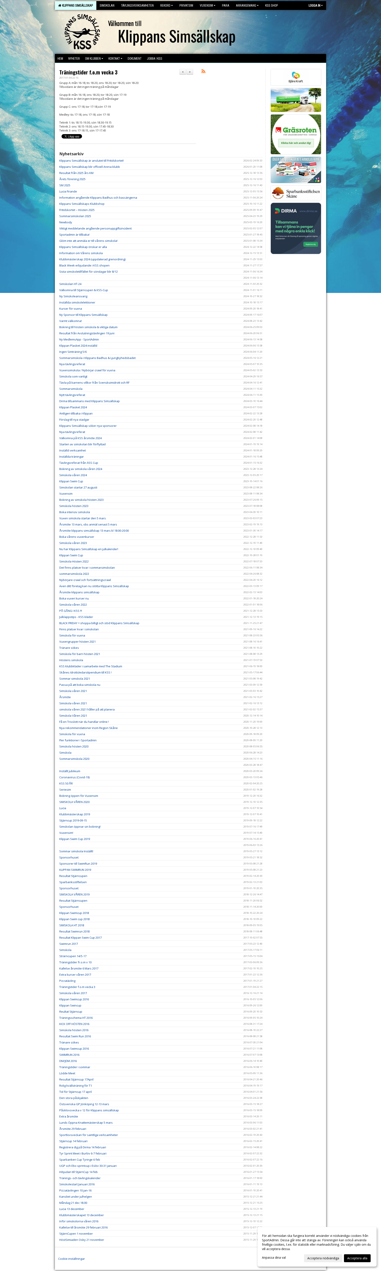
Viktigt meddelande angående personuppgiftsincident (95, 228)
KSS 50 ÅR (66, 783)
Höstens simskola (71, 660)
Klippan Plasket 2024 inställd (78, 346)
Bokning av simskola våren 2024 (80, 469)
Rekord (165, 5)
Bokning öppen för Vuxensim (78, 796)
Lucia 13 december (71, 1209)
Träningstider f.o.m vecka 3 (88, 72)
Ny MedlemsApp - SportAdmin (79, 339)
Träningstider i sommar (74, 1067)
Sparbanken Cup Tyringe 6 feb (79, 1160)
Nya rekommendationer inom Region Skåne (88, 728)
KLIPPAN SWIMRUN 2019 (75, 870)
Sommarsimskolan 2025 (75, 216)
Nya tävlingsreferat (72, 364)
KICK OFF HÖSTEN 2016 (74, 1024)
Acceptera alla (357, 1258)
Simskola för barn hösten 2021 (79, 654)
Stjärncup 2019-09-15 (73, 820)
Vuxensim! (66, 833)
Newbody (65, 222)
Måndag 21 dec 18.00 (73, 1203)
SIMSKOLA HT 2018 (71, 925)
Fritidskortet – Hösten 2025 (77, 210)
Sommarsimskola (70, 389)
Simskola (65, 753)
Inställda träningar (71, 457)
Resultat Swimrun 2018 (74, 931)
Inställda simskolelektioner (77, 302)
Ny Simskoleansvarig (73, 296)
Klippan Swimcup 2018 (74, 913)
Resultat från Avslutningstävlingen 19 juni (86, 333)
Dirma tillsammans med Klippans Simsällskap (89, 401)
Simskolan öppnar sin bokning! (80, 827)
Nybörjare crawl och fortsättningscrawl (85, 580)
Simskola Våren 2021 (73, 716)
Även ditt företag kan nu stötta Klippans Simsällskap (94, 586)
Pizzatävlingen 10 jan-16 (75, 1190)
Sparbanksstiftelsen (73, 882)
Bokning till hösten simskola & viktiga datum (88, 327)
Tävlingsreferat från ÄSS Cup (78, 463)
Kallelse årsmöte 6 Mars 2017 (78, 968)
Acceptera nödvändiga (323, 1258)
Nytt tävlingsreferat (72, 395)
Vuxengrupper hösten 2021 (77, 642)
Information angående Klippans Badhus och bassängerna (98, 198)
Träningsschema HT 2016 (76, 1018)
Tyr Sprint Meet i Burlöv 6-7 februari (82, 1153)
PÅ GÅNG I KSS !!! (70, 611)
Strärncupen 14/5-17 (72, 956)
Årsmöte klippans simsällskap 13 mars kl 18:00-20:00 (94, 531)
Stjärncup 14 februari (73, 1141)
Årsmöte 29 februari (72, 1129)
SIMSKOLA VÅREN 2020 (74, 802)
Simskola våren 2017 (73, 993)
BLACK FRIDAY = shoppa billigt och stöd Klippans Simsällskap (99, 623)
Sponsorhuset (68, 857)
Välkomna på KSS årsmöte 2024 (80, 438)
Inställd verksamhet (72, 450)
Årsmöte (65, 697)
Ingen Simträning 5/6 (73, 352)
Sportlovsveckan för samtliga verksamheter (88, 1135)
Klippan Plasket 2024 (73, 407)
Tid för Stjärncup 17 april (75, 1092)
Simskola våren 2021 (73, 691)
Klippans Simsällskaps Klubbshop (82, 204)
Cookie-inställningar (71, 1259)
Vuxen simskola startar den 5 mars (82, 518)
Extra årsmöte (68, 1116)
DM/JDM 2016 (68, 1061)
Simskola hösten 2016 (73, 1030)
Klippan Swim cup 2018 (74, 919)
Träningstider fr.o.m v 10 (75, 962)
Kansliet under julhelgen (75, 1197)
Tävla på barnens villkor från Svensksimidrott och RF (94, 383)
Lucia (62, 808)
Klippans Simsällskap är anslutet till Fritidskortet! (91, 161)
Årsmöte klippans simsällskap (79, 592)
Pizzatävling (67, 981)
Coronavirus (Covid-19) (74, 777)
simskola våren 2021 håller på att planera (87, 709)
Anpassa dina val (274, 1258)
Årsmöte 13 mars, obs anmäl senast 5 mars (88, 524)
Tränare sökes (69, 648)
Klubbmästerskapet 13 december (81, 1215)
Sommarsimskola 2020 (74, 759)
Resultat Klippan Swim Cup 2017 (80, 938)
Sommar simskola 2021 (74, 679)
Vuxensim (206, 5)
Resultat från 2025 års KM (76, 173)
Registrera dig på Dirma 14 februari (82, 1147)
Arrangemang (246, 5)
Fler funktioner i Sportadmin (78, 740)
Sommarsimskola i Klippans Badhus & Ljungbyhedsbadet (97, 358)
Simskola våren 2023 (73, 543)
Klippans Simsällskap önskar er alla (83, 247)
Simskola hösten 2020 (73, 746)
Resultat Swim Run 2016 (75, 1036)
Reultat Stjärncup (70, 1012)
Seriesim (65, 790)
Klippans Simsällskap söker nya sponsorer (88, 426)
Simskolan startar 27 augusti (78, 487)
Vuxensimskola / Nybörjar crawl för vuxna (87, 370)
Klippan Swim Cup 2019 (74, 839)
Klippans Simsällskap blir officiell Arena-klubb (89, 167)
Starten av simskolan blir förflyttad (82, 444)
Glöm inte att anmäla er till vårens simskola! (88, 241)
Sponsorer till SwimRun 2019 (78, 864)
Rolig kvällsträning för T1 (75, 1086)
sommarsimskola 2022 (74, 574)
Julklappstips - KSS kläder (76, 617)
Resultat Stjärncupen (73, 876)
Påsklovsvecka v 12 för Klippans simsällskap (89, 1110)
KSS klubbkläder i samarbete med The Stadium (90, 666)
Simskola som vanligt (73, 376)
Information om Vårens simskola (81, 253)
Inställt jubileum (69, 771)
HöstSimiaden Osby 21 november (81, 1240)
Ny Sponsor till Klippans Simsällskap (83, 315)
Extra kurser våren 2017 (75, 975)
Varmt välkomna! (70, 321)
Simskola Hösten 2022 (74, 561)
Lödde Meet (67, 1073)
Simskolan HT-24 (70, 284)
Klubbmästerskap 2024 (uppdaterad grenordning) (92, 259)
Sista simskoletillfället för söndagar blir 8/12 (88, 272)
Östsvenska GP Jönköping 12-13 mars (84, 1104)
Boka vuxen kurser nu (74, 598)
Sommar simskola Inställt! (76, 851)
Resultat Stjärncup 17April (76, 1079)
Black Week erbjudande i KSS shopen (84, 265)
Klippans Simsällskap (77, 5)
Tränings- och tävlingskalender (80, 1178)
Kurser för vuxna (70, 309)
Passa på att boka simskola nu (79, 685)
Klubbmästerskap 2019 (74, 814)
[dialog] (317, 1247)
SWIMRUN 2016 (69, 1055)
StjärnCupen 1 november (76, 1234)
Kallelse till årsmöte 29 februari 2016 (83, 1227)
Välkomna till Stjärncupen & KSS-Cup (83, 290)
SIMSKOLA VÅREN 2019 (74, 894)
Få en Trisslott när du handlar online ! (84, 722)
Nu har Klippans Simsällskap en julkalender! (88, 549)
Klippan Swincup (70, 1005)
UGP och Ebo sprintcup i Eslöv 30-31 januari (88, 1166)
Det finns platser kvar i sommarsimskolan (87, 568)
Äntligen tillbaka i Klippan (76, 413)
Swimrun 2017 (68, 944)
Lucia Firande (68, 191)
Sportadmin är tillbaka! (74, 235)
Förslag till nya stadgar (74, 420)
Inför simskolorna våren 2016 (78, 1221)
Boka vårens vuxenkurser (76, 537)
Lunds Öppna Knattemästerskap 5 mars (86, 1123)
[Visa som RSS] (203, 72)
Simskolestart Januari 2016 (77, 1184)
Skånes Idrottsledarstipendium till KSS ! (85, 672)
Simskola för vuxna (72, 635)
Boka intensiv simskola (74, 512)
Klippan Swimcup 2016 (74, 999)
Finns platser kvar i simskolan (79, 629)
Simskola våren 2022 (73, 605)
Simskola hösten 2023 (73, 506)
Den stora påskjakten (73, 1098)
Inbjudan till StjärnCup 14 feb (78, 1172)
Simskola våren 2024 (73, 475)
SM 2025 (64, 185)
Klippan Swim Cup (71, 481)
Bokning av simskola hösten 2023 (81, 500)
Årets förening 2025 (72, 179)
